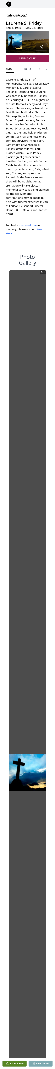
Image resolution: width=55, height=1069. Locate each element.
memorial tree (28, 225)
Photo (26, 69)
